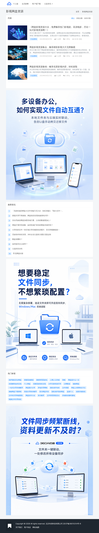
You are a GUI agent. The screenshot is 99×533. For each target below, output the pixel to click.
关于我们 (19, 527)
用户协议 (27, 527)
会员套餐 (25, 4)
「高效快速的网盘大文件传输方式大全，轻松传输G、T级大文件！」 (37, 211)
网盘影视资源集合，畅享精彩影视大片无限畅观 (52, 47)
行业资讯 (34, 39)
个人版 (15, 4)
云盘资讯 (48, 4)
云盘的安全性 (17, 249)
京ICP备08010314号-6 (72, 524)
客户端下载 (36, 4)
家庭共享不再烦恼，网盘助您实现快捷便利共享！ (31, 215)
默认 (73, 18)
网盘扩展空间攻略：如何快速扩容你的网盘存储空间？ (32, 225)
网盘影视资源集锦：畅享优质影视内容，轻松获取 (53, 66)
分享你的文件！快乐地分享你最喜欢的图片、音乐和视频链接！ (36, 230)
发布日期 (87, 18)
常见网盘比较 (18, 253)
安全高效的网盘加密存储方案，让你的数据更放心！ (31, 220)
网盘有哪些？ (17, 239)
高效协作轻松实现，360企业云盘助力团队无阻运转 (31, 234)
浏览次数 (79, 18)
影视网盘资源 (87, 12)
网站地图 (35, 527)
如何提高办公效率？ (20, 244)
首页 (77, 12)
